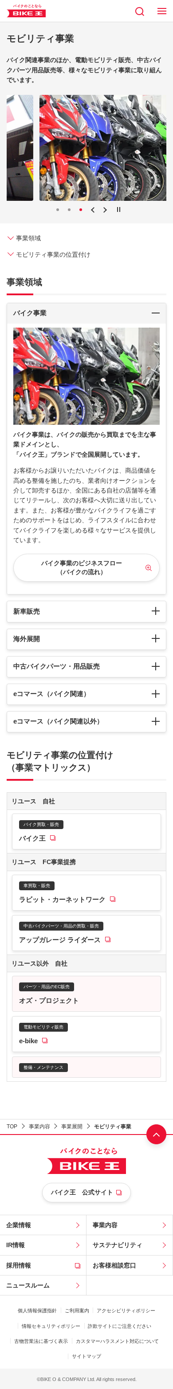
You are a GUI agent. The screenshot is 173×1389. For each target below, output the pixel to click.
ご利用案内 (77, 1310)
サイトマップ (86, 1356)
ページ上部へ (156, 1134)
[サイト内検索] (140, 11)
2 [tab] (69, 209)
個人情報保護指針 (37, 1310)
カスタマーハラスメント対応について (117, 1341)
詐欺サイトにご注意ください (119, 1326)
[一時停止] (118, 209)
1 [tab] (57, 209)
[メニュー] (162, 11)
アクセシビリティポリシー (126, 1310)
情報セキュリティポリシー (51, 1326)
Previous (92, 210)
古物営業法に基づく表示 (41, 1341)
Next (105, 210)
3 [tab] (80, 209)
